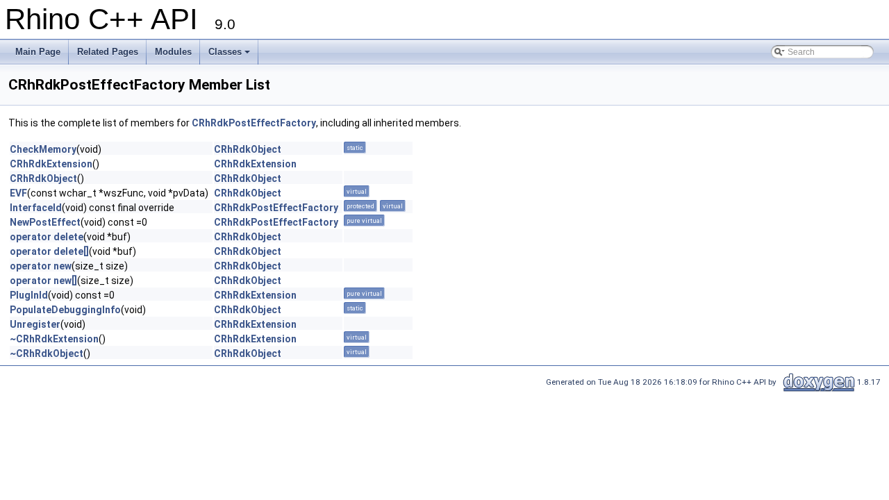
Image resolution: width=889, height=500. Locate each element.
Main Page (37, 52)
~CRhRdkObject (46, 353)
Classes (225, 52)
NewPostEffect (45, 222)
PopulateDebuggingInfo (65, 309)
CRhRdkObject (247, 149)
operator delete (46, 236)
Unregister (35, 324)
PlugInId (29, 295)
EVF (18, 193)
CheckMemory (43, 149)
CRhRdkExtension (51, 163)
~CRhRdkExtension (54, 338)
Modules (173, 52)
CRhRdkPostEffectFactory (254, 122)
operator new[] (43, 280)
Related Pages (107, 52)
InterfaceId (36, 207)
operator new (41, 266)
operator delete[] (49, 251)
